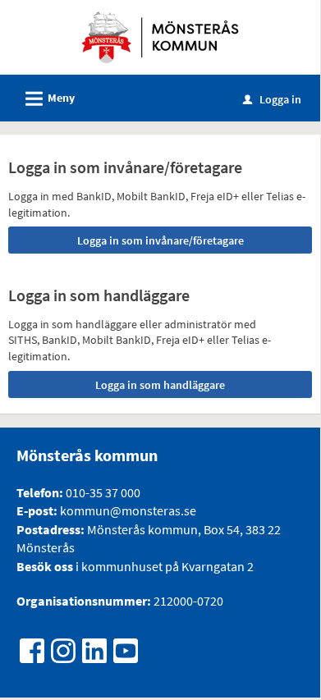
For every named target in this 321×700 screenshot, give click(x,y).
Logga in (272, 99)
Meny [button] (48, 98)
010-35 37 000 (103, 492)
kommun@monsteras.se (126, 510)
